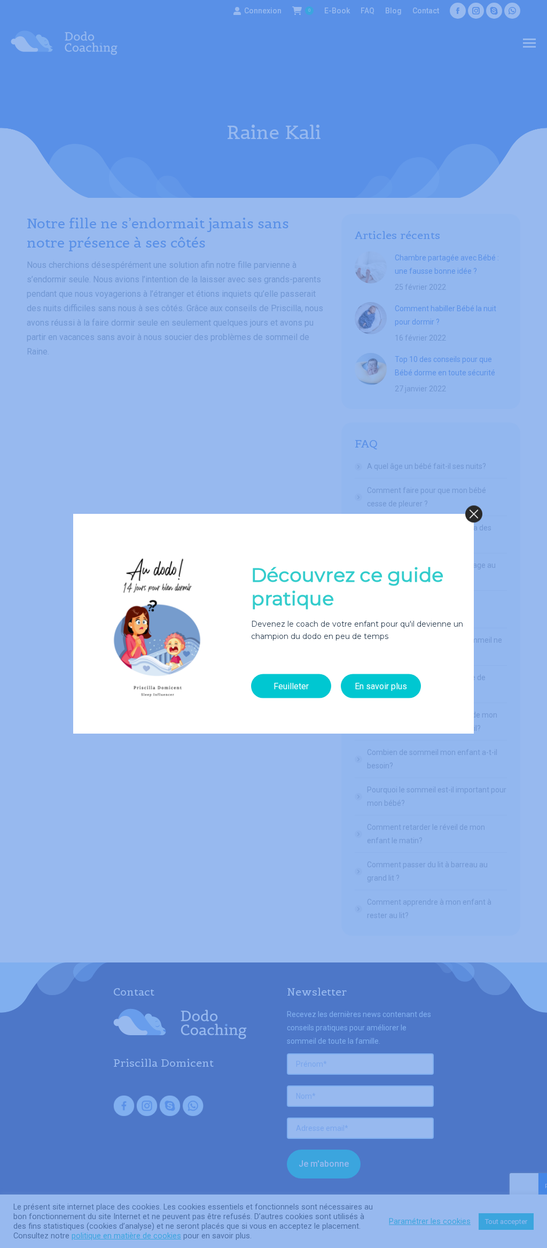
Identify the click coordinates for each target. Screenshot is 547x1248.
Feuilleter (291, 686)
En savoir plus (381, 686)
